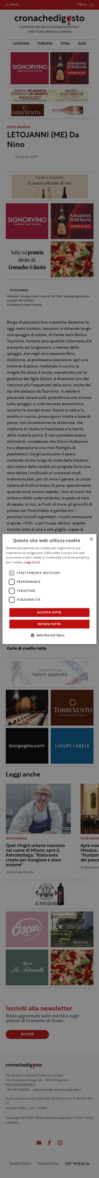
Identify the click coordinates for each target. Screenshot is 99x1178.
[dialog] (49, 589)
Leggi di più (32, 562)
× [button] (91, 539)
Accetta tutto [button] (49, 612)
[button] (49, 635)
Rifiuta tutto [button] (49, 624)
